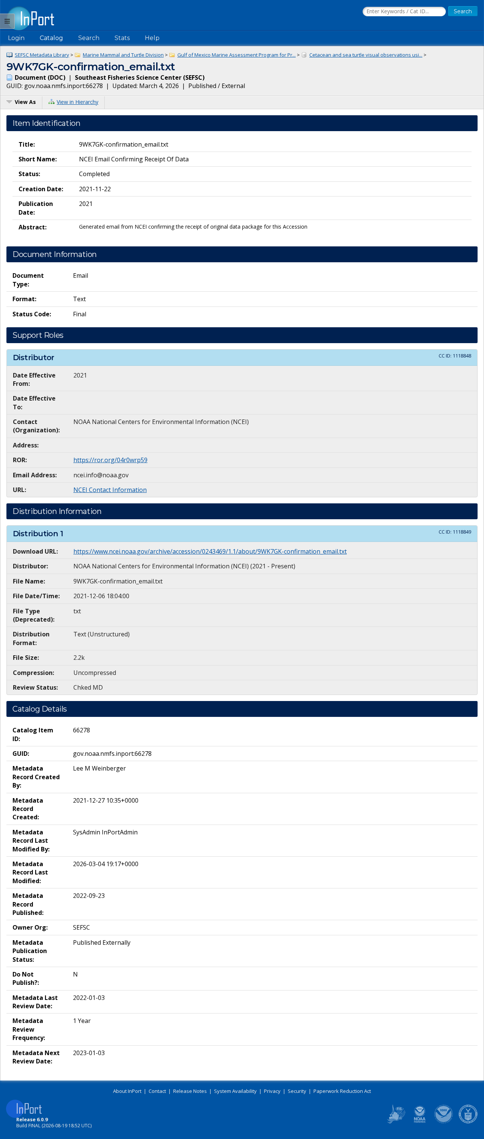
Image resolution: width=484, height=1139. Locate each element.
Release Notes (190, 1091)
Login (16, 38)
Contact (157, 1091)
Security (297, 1091)
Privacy (272, 1091)
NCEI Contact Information (110, 490)
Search (88, 38)
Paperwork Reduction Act (342, 1091)
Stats (122, 38)
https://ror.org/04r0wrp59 (110, 460)
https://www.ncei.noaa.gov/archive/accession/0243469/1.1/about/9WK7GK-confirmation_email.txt (210, 551)
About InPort (127, 1091)
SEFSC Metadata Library (42, 54)
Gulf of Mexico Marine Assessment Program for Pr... (236, 54)
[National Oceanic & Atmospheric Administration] (444, 1122)
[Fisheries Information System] (395, 1122)
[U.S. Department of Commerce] (468, 1122)
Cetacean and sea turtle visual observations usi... (365, 54)
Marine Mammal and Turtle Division (123, 54)
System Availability (235, 1091)
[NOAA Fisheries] (420, 1122)
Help (152, 38)
